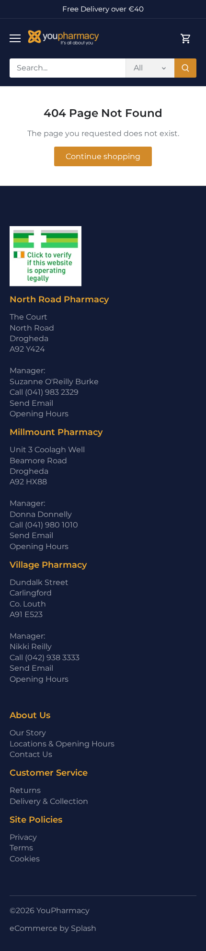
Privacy (23, 837)
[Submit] (185, 68)
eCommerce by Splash (53, 928)
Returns (25, 790)
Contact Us (31, 754)
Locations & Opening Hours (62, 743)
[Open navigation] (15, 38)
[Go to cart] (186, 38)
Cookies (25, 858)
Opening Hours (39, 413)
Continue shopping (103, 156)
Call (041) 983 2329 (44, 392)
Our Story (28, 732)
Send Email (31, 403)
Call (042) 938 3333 (45, 657)
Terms (21, 847)
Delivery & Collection (49, 801)
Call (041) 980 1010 (44, 524)
